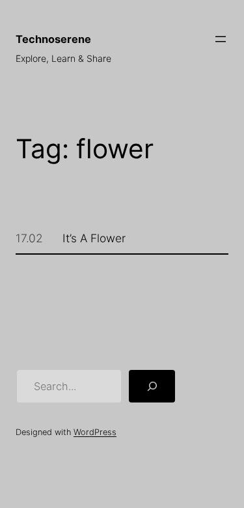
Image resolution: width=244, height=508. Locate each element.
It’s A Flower (94, 238)
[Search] (152, 386)
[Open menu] (220, 39)
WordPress (95, 432)
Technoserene (53, 39)
